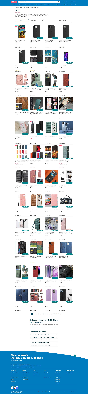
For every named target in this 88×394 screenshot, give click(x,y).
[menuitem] (14, 5)
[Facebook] (49, 391)
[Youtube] (45, 391)
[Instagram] (42, 391)
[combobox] (39, 2)
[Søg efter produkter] (59, 2)
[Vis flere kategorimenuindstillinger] (76, 5)
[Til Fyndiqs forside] (14, 2)
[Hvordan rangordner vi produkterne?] (59, 20)
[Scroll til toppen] (75, 355)
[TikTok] (38, 391)
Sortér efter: (62, 20)
